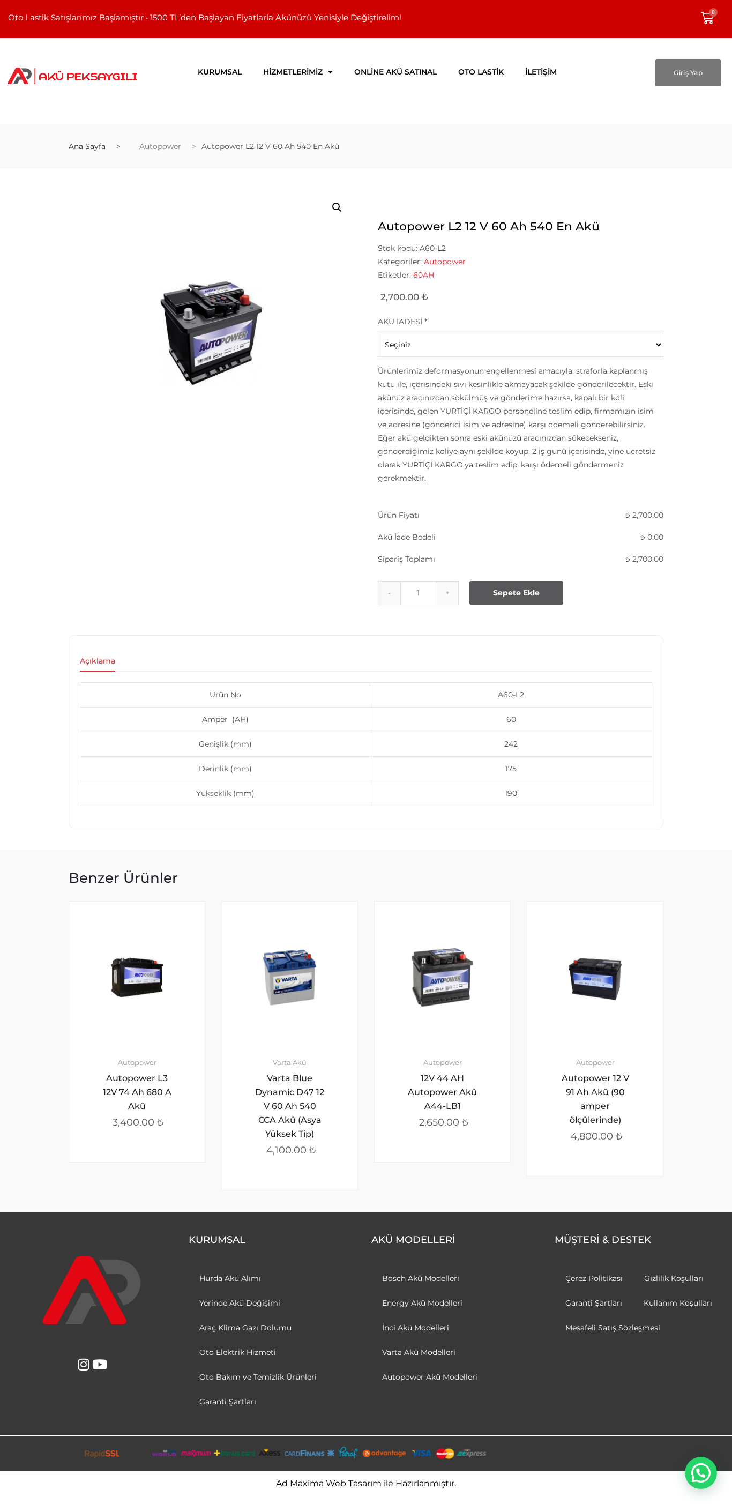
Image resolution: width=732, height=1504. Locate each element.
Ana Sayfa (87, 146)
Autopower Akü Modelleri (429, 1377)
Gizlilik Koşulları (674, 1278)
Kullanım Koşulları (678, 1303)
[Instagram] (83, 1364)
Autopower (160, 146)
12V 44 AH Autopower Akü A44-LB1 (442, 1092)
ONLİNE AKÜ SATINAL (395, 72)
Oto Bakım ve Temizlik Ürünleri (258, 1377)
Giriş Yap (688, 73)
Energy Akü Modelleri (422, 1303)
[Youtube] (99, 1364)
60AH (423, 275)
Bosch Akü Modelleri (420, 1278)
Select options (143, 1198)
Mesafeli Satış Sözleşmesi (612, 1327)
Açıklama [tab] (97, 661)
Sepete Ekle (516, 593)
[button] (337, 207)
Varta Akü (290, 1063)
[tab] (97, 664)
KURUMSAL (220, 72)
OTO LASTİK (481, 72)
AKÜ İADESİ (402, 321)
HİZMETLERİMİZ (293, 72)
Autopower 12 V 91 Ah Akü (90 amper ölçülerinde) (595, 1099)
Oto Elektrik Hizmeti (237, 1352)
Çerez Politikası (594, 1278)
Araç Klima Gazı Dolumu (245, 1327)
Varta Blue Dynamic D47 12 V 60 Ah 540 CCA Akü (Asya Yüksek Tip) (289, 1106)
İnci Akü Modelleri (415, 1327)
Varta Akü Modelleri (418, 1352)
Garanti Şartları (227, 1401)
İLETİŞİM (541, 72)
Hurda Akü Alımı (230, 1278)
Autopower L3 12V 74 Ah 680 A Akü (137, 1092)
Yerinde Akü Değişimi (239, 1303)
